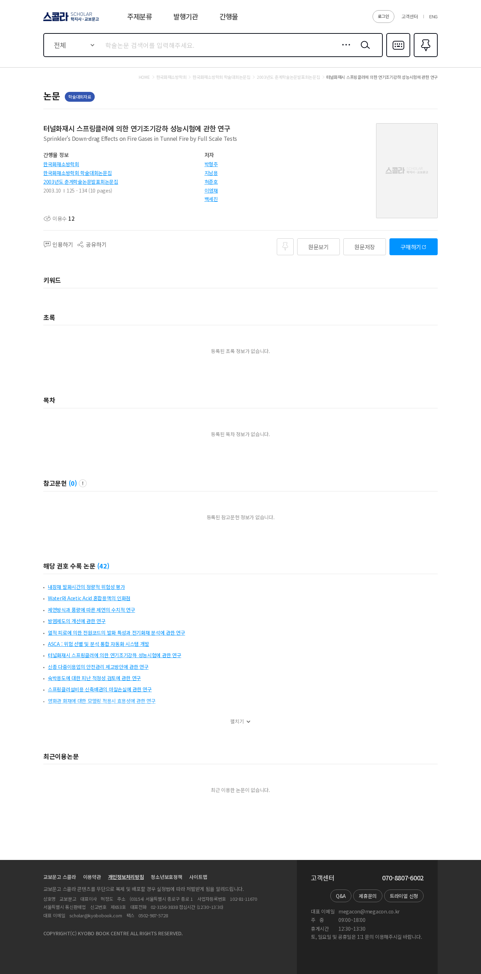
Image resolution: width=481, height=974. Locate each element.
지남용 (211, 172)
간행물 (228, 16)
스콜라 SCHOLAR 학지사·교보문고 (70, 20)
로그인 (383, 16)
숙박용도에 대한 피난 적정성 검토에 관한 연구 (94, 677)
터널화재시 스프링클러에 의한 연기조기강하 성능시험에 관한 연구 (114, 655)
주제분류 (139, 16)
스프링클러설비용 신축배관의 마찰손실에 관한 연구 (100, 689)
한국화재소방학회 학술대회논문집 (77, 172)
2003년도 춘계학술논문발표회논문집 (80, 181)
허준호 (211, 181)
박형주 (211, 164)
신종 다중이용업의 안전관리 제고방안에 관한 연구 (98, 666)
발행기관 (185, 16)
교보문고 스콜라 (59, 876)
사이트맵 (198, 876)
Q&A (341, 895)
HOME (144, 77)
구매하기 (410, 247)
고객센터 (409, 16)
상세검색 (344, 50)
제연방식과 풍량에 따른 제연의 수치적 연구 (91, 609)
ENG (433, 16)
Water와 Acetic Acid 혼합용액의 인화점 (89, 598)
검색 (363, 50)
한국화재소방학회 (61, 164)
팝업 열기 (83, 483)
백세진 (211, 198)
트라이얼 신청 (404, 895)
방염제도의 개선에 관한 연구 (77, 620)
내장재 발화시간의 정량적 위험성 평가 (86, 586)
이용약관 (92, 876)
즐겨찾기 (424, 56)
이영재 (211, 190)
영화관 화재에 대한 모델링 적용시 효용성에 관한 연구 (102, 700)
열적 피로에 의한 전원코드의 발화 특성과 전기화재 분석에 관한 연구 (116, 632)
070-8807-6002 (403, 878)
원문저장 (364, 247)
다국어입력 (398, 56)
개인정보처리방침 (126, 876)
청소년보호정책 (166, 876)
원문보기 (318, 247)
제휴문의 (368, 895)
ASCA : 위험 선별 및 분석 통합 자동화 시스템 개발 (98, 643)
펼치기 (237, 721)
